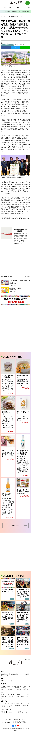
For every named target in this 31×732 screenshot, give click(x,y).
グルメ (2, 692)
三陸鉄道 (25, 689)
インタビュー (8, 675)
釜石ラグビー (4, 701)
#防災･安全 (22, 45)
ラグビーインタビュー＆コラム (10, 706)
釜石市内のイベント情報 (7, 681)
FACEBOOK (5, 47)
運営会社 (16, 719)
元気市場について (22, 712)
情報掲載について (16, 721)
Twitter (15, 47)
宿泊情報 (24, 686)
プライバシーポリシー (6, 721)
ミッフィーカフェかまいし (7, 694)
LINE (25, 47)
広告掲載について (24, 721)
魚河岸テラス (17, 688)
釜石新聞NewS (7, 11)
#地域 (16, 45)
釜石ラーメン (20, 694)
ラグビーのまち (5, 703)
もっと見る (27, 276)
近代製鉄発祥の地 (5, 686)
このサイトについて (9, 719)
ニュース (3, 671)
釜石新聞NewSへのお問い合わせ (22, 722)
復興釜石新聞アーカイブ (16, 11)
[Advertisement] (15, 262)
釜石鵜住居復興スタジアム (21, 705)
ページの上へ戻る (26, 659)
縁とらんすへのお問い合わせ (8, 722)
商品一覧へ (15, 525)
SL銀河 (19, 689)
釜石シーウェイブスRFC (17, 703)
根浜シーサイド (11, 689)
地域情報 (24, 11)
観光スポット (15, 686)
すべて (2, 11)
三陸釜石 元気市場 (6, 709)
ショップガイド (12, 712)
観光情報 (3, 684)
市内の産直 (12, 696)
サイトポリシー (22, 719)
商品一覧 (3, 712)
